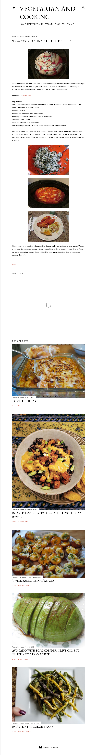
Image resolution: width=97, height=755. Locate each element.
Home (23, 24)
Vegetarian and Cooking (47, 13)
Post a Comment (24, 585)
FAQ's (57, 24)
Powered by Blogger (50, 747)
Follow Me (68, 24)
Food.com (27, 95)
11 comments (23, 659)
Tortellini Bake (25, 401)
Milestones (47, 24)
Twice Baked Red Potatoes (33, 581)
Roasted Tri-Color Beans (32, 727)
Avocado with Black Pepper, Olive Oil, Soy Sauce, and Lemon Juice (45, 652)
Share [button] (14, 264)
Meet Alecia (33, 24)
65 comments (23, 406)
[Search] (83, 7)
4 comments (23, 522)
